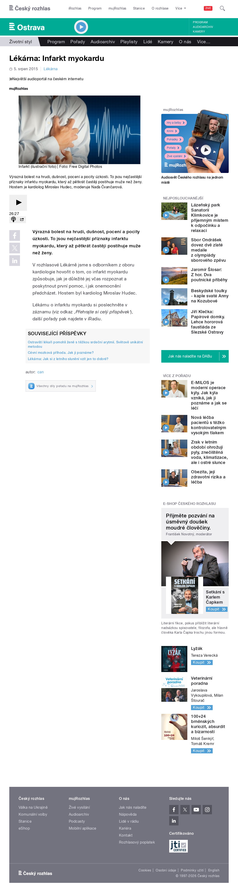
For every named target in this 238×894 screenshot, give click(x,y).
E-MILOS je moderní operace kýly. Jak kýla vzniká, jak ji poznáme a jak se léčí (209, 395)
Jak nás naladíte (133, 807)
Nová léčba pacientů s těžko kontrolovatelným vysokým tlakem (208, 425)
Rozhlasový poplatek (137, 842)
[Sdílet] (22, 219)
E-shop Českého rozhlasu (189, 504)
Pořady (77, 41)
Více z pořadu (177, 376)
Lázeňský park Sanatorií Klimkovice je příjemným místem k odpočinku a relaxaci (209, 217)
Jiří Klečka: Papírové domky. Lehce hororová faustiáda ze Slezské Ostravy (208, 321)
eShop (24, 828)
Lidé (147, 41)
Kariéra (125, 828)
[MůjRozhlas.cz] (18, 89)
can (40, 372)
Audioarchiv (203, 27)
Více (203, 41)
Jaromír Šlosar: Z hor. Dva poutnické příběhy (209, 274)
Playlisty (129, 41)
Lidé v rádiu (129, 821)
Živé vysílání (174, 156)
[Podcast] (13, 219)
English (213, 870)
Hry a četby (174, 122)
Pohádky (172, 139)
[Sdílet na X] (14, 248)
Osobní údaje (166, 870)
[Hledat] (222, 8)
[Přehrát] (18, 203)
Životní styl (20, 41)
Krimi (170, 131)
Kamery (199, 31)
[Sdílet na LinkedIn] (14, 260)
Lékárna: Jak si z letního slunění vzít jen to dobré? (68, 359)
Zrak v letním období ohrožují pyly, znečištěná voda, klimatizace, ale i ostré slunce (209, 452)
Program (95, 8)
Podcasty (77, 821)
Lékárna (50, 69)
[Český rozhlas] (29, 8)
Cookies (145, 870)
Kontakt (125, 835)
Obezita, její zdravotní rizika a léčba (208, 476)
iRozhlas (75, 8)
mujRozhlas (117, 8)
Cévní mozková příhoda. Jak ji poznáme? (61, 352)
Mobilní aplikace (82, 828)
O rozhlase (160, 8)
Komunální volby (33, 814)
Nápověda (128, 814)
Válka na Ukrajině (33, 807)
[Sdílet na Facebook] (14, 235)
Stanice (139, 8)
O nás (185, 41)
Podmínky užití (192, 870)
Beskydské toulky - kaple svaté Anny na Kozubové (209, 295)
